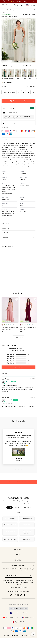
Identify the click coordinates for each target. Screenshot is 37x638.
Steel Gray (31, 73)
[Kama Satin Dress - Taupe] (6, 277)
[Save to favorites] (16, 252)
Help (18, 555)
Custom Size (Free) (8, 92)
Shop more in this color (29, 65)
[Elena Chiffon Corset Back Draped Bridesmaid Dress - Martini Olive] (4, 324)
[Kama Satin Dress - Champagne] (4, 277)
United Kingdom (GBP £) (19, 613)
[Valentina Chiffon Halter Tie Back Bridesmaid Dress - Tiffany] (29, 324)
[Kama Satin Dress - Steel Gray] (10, 277)
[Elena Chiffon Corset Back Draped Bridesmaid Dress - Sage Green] (8, 324)
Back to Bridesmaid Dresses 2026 (20, 482)
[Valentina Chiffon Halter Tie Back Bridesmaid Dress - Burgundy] (20, 324)
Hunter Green (4, 73)
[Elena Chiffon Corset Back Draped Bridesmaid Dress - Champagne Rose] (2, 324)
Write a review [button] (18, 367)
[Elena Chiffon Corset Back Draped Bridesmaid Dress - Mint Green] (6, 324)
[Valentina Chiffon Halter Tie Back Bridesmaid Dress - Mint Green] (25, 324)
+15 (13, 277)
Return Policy (6, 228)
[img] (6, 379)
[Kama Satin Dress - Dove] (8, 277)
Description (5, 140)
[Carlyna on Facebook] (15, 595)
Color (17, 507)
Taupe (18, 73)
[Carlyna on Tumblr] (25, 595)
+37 (13, 325)
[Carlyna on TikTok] (21, 595)
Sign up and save (18, 565)
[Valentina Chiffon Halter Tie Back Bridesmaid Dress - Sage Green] (27, 324)
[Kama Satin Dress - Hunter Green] (2, 277)
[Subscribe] (31, 575)
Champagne (11, 73)
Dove (24, 73)
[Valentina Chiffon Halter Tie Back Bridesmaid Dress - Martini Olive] (22, 324)
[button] (26, 14)
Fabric (18, 512)
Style (9, 507)
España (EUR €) (19, 622)
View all (18, 337)
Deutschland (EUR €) (12, 617)
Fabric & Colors (6, 233)
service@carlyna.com (22, 591)
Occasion (26, 507)
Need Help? (5, 237)
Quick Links (18, 549)
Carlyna (18, 560)
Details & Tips (6, 223)
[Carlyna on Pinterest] (18, 595)
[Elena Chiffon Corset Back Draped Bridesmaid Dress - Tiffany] (10, 324)
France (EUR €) (29, 617)
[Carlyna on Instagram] (11, 595)
